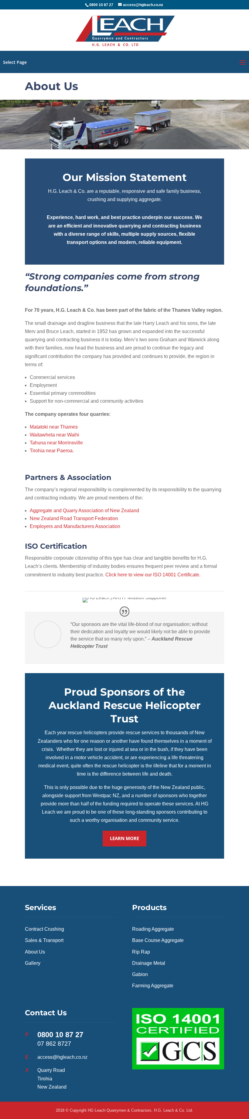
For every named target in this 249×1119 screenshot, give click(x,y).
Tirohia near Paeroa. (52, 450)
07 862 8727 (54, 1043)
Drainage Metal (148, 963)
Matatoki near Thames (54, 426)
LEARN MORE (124, 838)
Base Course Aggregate (158, 940)
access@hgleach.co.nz (62, 1057)
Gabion (140, 974)
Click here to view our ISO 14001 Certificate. (152, 574)
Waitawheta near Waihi (54, 434)
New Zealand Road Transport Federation (74, 518)
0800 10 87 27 (60, 1034)
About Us (35, 951)
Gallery (32, 963)
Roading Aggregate (153, 929)
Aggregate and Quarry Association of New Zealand (84, 510)
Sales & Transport (44, 940)
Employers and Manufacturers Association (75, 526)
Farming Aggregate (152, 985)
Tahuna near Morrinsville (56, 442)
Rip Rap (141, 951)
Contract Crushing (44, 929)
